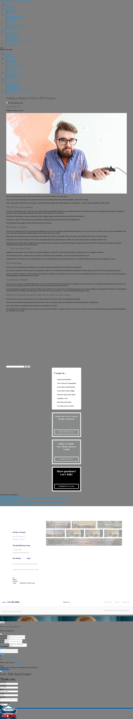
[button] (8, 716)
